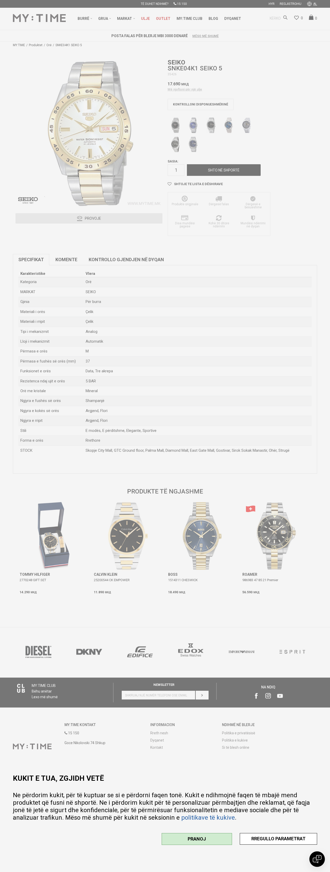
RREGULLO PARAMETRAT (278, 838)
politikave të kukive (208, 817)
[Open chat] (317, 859)
